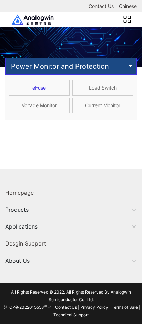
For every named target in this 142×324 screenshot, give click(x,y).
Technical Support (71, 314)
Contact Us (101, 6)
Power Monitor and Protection (60, 66)
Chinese (128, 6)
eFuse (39, 88)
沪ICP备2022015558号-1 (28, 307)
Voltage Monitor (39, 105)
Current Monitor (102, 105)
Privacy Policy (94, 307)
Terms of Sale (125, 307)
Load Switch (103, 88)
